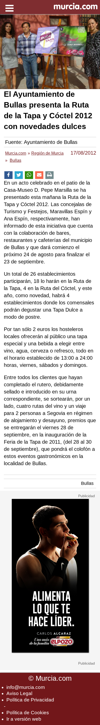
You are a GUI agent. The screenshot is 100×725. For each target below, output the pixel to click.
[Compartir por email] (39, 175)
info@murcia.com (25, 687)
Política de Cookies (27, 712)
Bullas (87, 483)
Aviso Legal (19, 693)
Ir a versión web (23, 719)
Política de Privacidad (30, 699)
